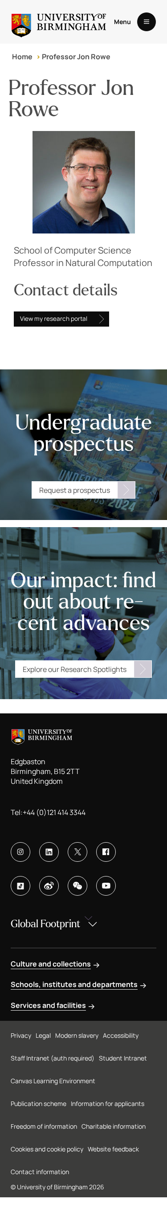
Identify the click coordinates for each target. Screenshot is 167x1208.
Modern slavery (76, 1035)
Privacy (21, 1035)
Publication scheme (38, 1103)
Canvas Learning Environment (53, 1081)
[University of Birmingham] (59, 21)
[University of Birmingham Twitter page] (77, 852)
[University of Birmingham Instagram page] (20, 852)
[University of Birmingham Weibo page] (49, 886)
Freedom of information (44, 1126)
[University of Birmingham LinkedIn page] (49, 852)
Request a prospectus (74, 490)
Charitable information (113, 1126)
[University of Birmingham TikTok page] (20, 886)
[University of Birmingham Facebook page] (106, 852)
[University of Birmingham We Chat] (77, 886)
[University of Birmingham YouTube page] (106, 886)
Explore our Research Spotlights (74, 669)
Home (22, 56)
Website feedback (113, 1149)
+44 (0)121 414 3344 (54, 812)
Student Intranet (123, 1058)
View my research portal (53, 319)
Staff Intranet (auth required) (52, 1058)
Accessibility (120, 1035)
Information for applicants (107, 1103)
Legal (43, 1035)
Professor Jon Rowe (76, 56)
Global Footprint (45, 924)
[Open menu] (146, 22)
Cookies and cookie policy (47, 1149)
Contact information (40, 1171)
